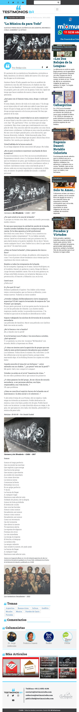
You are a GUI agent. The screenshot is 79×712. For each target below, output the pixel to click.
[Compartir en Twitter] (47, 67)
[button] (4, 667)
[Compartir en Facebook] (42, 67)
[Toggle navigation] (57, 9)
